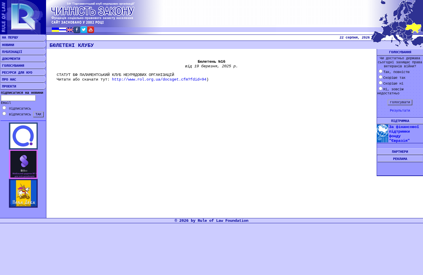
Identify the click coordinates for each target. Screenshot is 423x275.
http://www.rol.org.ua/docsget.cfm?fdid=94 (159, 79)
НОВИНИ (7, 45)
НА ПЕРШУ (9, 38)
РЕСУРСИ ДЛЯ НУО (16, 73)
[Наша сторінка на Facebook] (76, 31)
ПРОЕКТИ (8, 87)
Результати (400, 111)
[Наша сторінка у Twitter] (83, 31)
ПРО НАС (8, 80)
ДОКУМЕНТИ (10, 59)
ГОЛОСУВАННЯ (12, 66)
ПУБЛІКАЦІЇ (11, 52)
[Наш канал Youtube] (90, 31)
